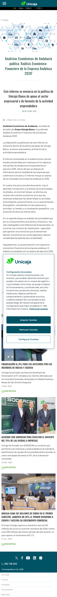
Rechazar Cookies (28, 329)
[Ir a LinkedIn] (34, 558)
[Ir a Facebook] (22, 558)
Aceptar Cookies (28, 319)
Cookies (4, 579)
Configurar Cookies (29, 339)
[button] (4, 20)
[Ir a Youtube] (28, 558)
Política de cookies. (38, 308)
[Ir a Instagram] (40, 558)
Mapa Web (5, 594)
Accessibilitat (7, 589)
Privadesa (5, 584)
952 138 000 (10, 563)
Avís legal (5, 574)
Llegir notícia (8, 391)
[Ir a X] (16, 558)
